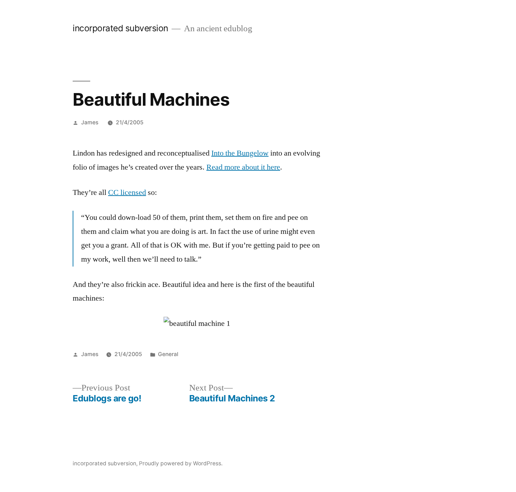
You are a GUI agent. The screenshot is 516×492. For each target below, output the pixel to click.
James (89, 122)
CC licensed (127, 192)
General (168, 354)
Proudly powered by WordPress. (181, 463)
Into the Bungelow (240, 153)
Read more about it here (243, 167)
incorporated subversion (120, 28)
